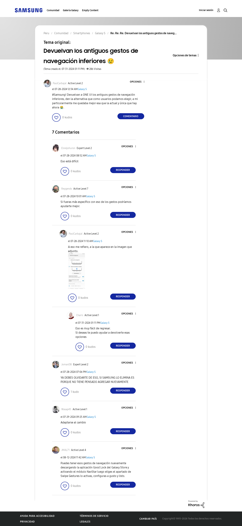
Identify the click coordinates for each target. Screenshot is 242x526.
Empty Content (90, 10)
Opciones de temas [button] (184, 55)
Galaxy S (82, 89)
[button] (138, 82)
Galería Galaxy (70, 10)
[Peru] (28, 10)
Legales (85, 521)
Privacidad (27, 521)
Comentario (130, 116)
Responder (123, 169)
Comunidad (53, 10)
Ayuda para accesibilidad (37, 515)
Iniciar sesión (206, 10)
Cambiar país (148, 518)
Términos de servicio (94, 515)
